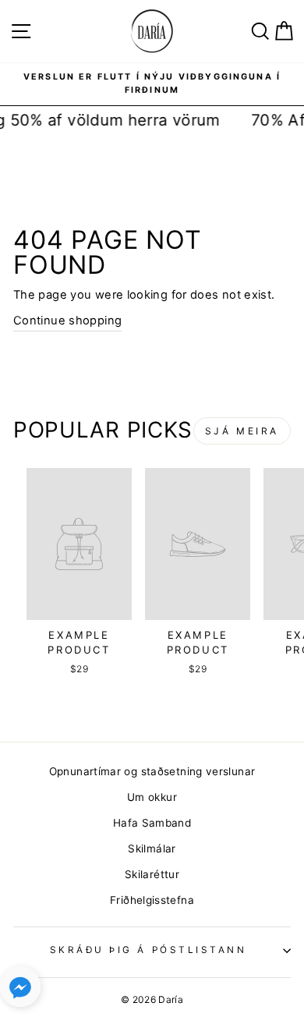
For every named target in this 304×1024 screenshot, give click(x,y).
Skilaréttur (152, 874)
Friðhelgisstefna (152, 900)
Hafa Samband (152, 823)
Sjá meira (242, 431)
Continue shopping (67, 321)
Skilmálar (151, 848)
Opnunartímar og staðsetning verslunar (152, 771)
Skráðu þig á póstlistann (148, 949)
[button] (20, 990)
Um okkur (152, 797)
